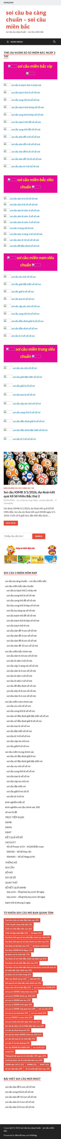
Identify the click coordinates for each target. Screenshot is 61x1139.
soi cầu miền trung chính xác (19, 751)
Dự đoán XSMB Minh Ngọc (18, 950)
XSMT (8, 832)
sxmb (9, 1051)
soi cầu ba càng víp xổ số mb (21, 610)
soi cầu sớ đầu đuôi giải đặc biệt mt (24, 761)
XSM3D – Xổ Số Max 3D (19, 851)
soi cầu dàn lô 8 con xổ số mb (21, 690)
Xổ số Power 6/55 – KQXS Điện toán (25, 846)
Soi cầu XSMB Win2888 (17, 1047)
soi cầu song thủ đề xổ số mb (26, 129)
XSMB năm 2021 (14, 1064)
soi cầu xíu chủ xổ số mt (18, 766)
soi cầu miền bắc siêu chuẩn (19, 586)
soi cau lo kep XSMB (44, 987)
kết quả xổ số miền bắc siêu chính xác (23, 983)
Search (38, 536)
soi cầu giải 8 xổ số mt (24, 385)
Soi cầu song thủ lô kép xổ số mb (23, 605)
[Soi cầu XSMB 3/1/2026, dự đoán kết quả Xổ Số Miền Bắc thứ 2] (30, 469)
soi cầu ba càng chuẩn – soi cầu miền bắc (26, 19)
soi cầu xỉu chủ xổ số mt (25, 368)
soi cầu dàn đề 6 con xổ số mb (22, 635)
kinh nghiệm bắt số (15, 802)
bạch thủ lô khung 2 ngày (17, 902)
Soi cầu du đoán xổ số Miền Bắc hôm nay (24, 1026)
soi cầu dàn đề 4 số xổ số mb (26, 136)
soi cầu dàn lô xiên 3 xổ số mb (25, 216)
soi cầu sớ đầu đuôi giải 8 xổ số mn (24, 721)
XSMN (8, 827)
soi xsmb (39, 1047)
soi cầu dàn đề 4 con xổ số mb (22, 630)
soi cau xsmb (38, 1013)
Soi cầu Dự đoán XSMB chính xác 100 (23, 1034)
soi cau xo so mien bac (16, 1013)
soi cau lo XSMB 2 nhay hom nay (21, 992)
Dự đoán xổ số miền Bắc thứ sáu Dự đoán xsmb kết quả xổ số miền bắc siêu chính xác (30, 968)
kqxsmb (35, 979)
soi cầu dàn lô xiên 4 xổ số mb (25, 222)
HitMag (33, 1135)
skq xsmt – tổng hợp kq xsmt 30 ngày (25, 891)
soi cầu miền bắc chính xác (18, 651)
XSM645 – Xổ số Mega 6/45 (21, 856)
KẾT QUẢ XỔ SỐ (14, 837)
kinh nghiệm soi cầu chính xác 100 (19, 488)
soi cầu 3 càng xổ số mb (21, 228)
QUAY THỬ (11, 882)
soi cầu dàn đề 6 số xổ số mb (26, 144)
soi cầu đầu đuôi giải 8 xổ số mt (29, 421)
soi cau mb (45, 1009)
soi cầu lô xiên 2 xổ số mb (19, 680)
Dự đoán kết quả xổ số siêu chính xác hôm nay (27, 941)
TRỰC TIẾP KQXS (14, 817)
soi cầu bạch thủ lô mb (18, 625)
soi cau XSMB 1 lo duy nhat (18, 1017)
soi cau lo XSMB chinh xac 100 (20, 996)
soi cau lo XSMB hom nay (18, 1000)
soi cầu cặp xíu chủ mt (18, 781)
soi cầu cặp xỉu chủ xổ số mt (27, 403)
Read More (10, 522)
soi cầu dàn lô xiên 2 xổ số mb (25, 210)
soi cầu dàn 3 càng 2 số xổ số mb (26, 234)
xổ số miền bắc (13, 1069)
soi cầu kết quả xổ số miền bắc (20, 1039)
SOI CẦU (10, 867)
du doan (36, 933)
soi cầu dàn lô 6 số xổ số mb (24, 198)
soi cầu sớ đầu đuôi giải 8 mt (21, 756)
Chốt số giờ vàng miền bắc (18, 924)
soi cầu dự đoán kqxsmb (17, 1030)
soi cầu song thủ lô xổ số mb (25, 99)
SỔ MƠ (9, 872)
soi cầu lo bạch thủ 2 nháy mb (26, 85)
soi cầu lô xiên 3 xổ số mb (19, 675)
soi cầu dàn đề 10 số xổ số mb (26, 159)
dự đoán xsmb (41, 946)
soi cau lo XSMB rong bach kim (20, 1009)
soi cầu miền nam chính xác (19, 701)
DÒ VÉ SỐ (10, 877)
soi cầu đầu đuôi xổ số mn (25, 328)
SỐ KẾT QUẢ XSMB (15, 887)
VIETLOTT (10, 842)
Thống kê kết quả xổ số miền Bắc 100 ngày (25, 1056)
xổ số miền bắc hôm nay (37, 1069)
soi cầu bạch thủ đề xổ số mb (26, 122)
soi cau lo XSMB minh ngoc (18, 1004)
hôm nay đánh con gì (16, 979)
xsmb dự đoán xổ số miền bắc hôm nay (23, 1060)
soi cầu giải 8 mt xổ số (18, 791)
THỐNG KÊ (11, 862)
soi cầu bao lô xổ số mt (24, 394)
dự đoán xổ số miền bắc (17, 954)
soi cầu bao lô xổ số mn (23, 298)
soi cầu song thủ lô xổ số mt (26, 412)
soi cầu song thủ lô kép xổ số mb (27, 114)
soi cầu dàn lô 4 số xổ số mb (25, 166)
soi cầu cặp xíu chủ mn (18, 741)
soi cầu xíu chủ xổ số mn (19, 705)
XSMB (8, 822)
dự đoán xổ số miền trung (18, 974)
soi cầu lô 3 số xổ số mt (24, 438)
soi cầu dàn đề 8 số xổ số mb (26, 151)
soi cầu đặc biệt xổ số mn (19, 731)
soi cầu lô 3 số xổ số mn (23, 335)
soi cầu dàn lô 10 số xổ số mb (24, 239)
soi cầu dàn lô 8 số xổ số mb (24, 204)
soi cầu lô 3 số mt (15, 796)
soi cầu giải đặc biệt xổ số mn (26, 284)
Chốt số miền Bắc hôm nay (18, 929)
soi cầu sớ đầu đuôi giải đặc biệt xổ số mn (28, 716)
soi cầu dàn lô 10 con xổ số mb (22, 655)
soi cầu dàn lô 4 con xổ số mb (21, 670)
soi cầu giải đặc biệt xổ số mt (27, 376)
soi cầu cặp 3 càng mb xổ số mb (22, 665)
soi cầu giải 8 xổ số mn (23, 291)
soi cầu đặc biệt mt (16, 786)
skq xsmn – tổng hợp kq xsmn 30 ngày (26, 896)
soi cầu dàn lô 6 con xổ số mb (21, 695)
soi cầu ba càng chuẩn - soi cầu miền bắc (36, 500)
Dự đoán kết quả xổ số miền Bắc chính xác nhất (27, 937)
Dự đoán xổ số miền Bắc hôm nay (21, 963)
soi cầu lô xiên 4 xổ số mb (19, 660)
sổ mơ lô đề (11, 812)
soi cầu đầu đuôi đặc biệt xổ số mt (30, 430)
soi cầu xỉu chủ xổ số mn (24, 276)
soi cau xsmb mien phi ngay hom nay (22, 1022)
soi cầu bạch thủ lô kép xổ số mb (28, 107)
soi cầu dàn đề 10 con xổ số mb (22, 645)
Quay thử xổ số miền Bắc (18, 987)
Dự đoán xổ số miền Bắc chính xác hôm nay (25, 959)
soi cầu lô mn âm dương (17, 1043)
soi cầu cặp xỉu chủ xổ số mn (26, 306)
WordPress (20, 1135)
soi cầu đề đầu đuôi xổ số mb (24, 245)
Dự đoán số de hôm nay (17, 946)
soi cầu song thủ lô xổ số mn (25, 313)
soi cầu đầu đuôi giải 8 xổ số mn (28, 321)
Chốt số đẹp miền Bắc (16, 933)
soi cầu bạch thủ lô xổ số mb (26, 92)
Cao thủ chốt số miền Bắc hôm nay (22, 920)
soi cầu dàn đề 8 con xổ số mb (22, 640)
